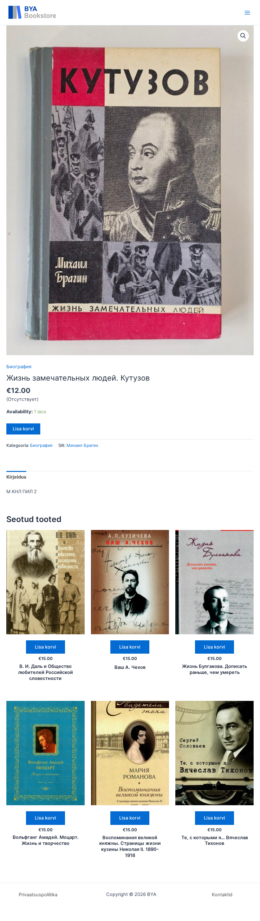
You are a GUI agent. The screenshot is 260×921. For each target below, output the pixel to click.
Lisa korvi (23, 429)
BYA (71, 12)
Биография (18, 366)
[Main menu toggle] (247, 12)
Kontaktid (222, 895)
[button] (243, 36)
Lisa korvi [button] (45, 647)
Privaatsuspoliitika (38, 895)
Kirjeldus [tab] (16, 477)
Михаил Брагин (82, 445)
